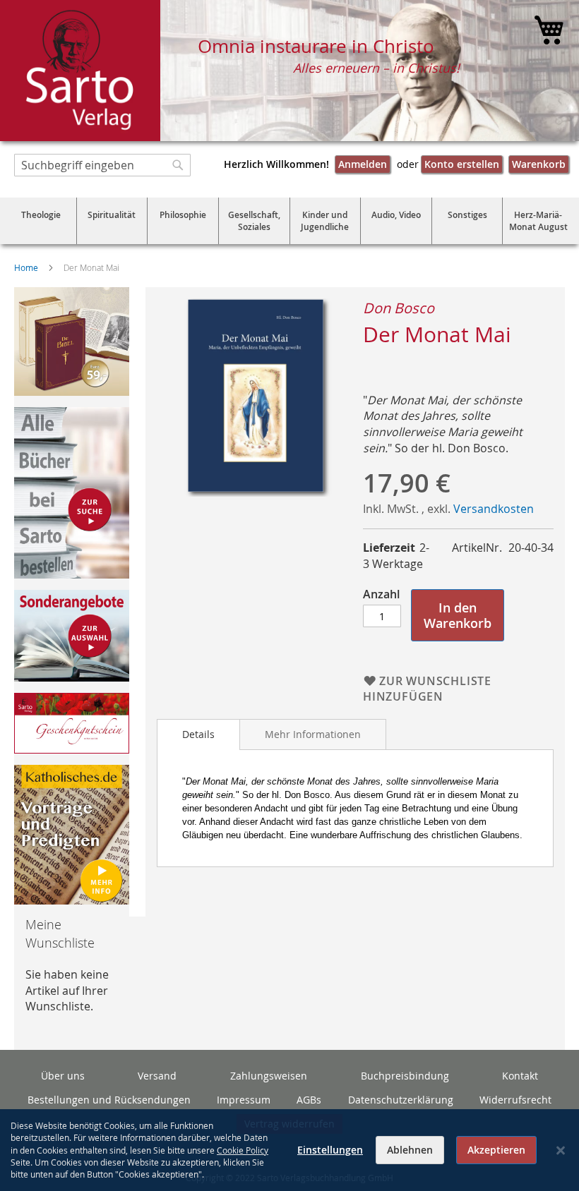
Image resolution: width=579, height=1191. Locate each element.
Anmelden (362, 164)
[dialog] (289, 1150)
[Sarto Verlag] (80, 70)
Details (198, 734)
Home (26, 267)
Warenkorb (539, 164)
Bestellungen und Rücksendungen (109, 1099)
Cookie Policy (242, 1150)
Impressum (243, 1099)
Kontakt (520, 1075)
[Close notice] (560, 1150)
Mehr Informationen (313, 734)
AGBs (309, 1099)
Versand (157, 1075)
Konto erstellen (461, 164)
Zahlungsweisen (268, 1075)
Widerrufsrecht (515, 1099)
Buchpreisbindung (405, 1075)
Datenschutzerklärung (400, 1099)
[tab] (198, 734)
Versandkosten (493, 508)
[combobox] (102, 165)
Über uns (63, 1075)
